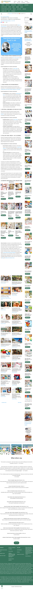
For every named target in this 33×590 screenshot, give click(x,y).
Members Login (2, 553)
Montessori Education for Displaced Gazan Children (28, 423)
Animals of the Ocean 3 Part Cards (15, 522)
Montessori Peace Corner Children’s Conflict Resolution (5, 321)
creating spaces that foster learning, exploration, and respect (10, 89)
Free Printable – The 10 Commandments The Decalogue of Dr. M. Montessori (17, 370)
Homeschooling (3, 20)
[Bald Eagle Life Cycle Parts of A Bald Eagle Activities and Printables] (28, 28)
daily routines (15, 119)
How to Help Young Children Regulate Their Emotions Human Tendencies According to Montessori (17, 309)
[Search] (31, 19)
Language (6, 298)
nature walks (15, 68)
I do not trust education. (15, 293)
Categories (26, 22)
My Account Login (2, 555)
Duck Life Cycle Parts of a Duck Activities (14, 533)
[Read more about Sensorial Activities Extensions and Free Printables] (6, 351)
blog (2, 257)
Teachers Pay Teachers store (9, 257)
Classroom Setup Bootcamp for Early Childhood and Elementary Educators (17, 322)
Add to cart (11, 198)
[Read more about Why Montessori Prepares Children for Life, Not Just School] (17, 329)
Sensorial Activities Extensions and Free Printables (5, 356)
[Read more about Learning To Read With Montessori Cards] (6, 290)
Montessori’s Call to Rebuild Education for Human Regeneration (17, 282)
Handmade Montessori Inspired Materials (6, 345)
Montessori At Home (8, 20)
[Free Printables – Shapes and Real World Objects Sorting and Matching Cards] (28, 36)
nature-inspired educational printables (9, 252)
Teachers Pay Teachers (20, 554)
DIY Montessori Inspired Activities (5, 297)
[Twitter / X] (6, 22)
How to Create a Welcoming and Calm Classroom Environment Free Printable (5, 382)
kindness (2, 114)
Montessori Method (14, 284)
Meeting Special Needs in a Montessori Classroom (6, 334)
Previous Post (3, 402)
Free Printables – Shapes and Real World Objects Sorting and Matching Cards (28, 40)
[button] (23, 1)
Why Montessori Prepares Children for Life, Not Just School (17, 334)
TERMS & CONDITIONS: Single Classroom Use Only (11, 554)
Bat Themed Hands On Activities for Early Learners (5, 394)
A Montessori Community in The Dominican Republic (16, 345)
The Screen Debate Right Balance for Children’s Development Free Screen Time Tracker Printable (16, 395)
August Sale (10, 13)
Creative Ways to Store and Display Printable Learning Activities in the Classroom (16, 382)
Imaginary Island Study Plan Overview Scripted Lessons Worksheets (15, 518)
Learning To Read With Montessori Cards (6, 296)
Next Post (20, 402)
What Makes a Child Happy (5, 308)
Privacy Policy (10, 551)
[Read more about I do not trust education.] (17, 289)
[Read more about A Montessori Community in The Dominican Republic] (17, 340)
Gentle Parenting (4, 281)
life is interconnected (16, 57)
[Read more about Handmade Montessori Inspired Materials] (6, 340)
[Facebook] (1, 22)
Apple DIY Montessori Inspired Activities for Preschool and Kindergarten (6, 370)
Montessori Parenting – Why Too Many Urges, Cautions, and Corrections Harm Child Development (17, 357)
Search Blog (26, 17)
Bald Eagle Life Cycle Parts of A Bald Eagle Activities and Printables (28, 31)
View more (16, 542)
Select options (28, 107)
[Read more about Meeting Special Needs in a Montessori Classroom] (6, 329)
